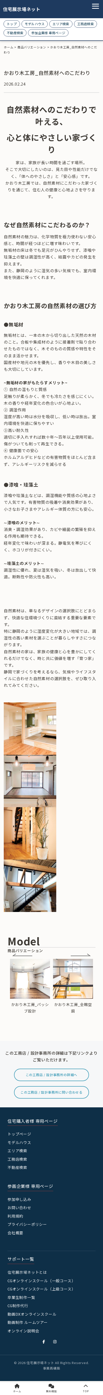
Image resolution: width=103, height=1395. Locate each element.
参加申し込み (19, 1199)
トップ (12, 23)
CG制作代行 (18, 1305)
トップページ (19, 1134)
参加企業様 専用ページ (48, 32)
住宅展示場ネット (18, 9)
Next (81, 955)
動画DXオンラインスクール (32, 1314)
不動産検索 (15, 32)
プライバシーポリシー (27, 1224)
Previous (22, 955)
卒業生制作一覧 (21, 1297)
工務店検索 (85, 23)
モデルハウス (35, 23)
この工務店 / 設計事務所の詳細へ (52, 1074)
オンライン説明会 (23, 1330)
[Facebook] (43, 1341)
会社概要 (15, 1232)
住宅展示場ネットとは (27, 1272)
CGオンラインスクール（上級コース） (41, 1288)
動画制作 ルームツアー (28, 1322)
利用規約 (15, 1216)
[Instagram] (55, 1341)
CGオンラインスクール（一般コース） (41, 1280)
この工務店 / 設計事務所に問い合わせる (51, 1092)
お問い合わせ (19, 1207)
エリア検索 (60, 23)
